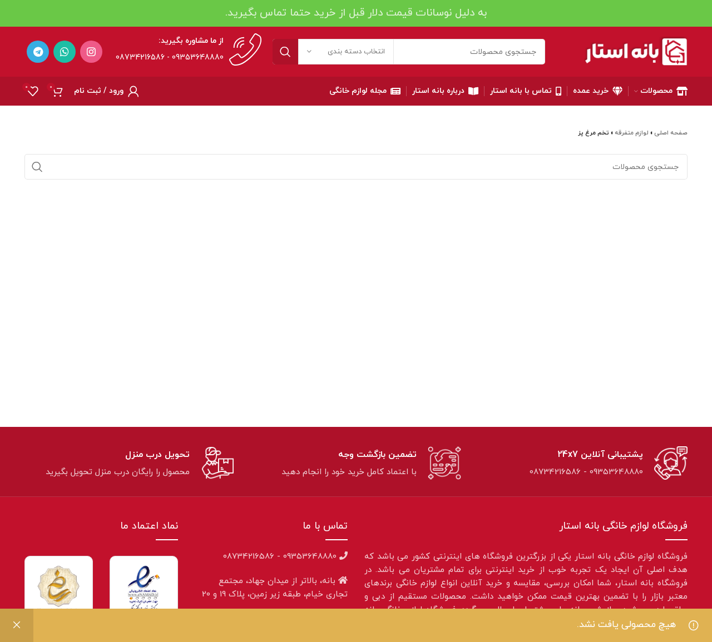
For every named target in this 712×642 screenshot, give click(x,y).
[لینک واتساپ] (64, 52)
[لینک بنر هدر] (356, 13)
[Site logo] (636, 51)
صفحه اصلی (671, 132)
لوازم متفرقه (632, 132)
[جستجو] (285, 51)
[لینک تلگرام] (38, 52)
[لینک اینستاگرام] (91, 52)
